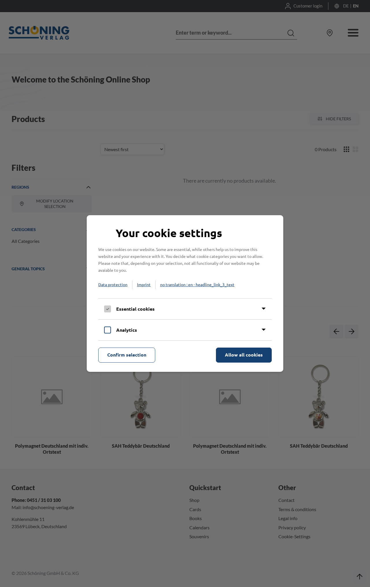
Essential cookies (135, 309)
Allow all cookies (244, 355)
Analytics (126, 330)
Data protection (112, 284)
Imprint (144, 284)
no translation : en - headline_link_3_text (197, 284)
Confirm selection (126, 355)
